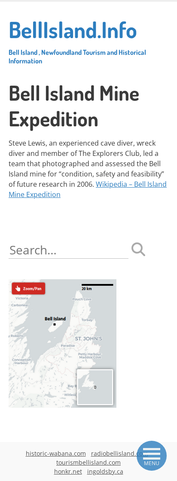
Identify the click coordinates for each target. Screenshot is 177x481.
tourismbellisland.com (88, 462)
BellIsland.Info (77, 40)
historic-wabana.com (56, 453)
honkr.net (68, 471)
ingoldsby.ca (105, 471)
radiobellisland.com (119, 453)
